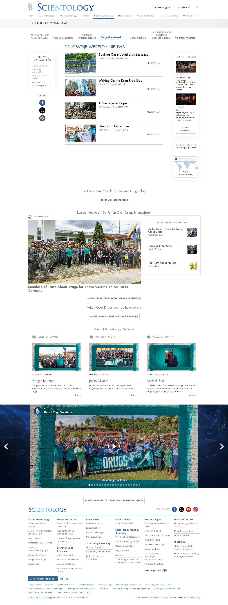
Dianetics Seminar (65, 554)
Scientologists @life (124, 523)
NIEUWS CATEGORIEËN (42, 58)
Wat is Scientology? (68, 15)
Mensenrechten (138, 38)
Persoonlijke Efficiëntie (67, 559)
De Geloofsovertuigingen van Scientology (39, 532)
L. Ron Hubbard (47, 15)
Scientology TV (163, 7)
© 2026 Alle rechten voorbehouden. (58, 597)
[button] (11, 446)
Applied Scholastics (63, 38)
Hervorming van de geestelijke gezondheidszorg (161, 35)
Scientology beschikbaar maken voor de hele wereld (128, 561)
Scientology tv (37, 81)
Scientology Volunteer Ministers (158, 585)
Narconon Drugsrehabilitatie (87, 36)
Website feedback (185, 531)
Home (32, 15)
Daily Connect (123, 519)
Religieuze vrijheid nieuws (39, 77)
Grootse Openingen (40, 65)
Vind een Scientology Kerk (127, 536)
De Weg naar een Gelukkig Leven (39, 36)
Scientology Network (65, 585)
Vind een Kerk (183, 535)
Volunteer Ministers (185, 38)
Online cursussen (191, 15)
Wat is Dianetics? (35, 538)
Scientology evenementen (37, 70)
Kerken (86, 15)
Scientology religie (86, 585)
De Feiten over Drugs (154, 544)
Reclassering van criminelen (157, 535)
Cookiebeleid (153, 597)
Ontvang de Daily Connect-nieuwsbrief (183, 547)
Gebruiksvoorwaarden (170, 597)
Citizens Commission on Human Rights (74, 592)
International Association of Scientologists (45, 588)
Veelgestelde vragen (146, 15)
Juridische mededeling (190, 597)
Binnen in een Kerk (37, 554)
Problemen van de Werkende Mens (65, 532)
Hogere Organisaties (125, 545)
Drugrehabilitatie (152, 539)
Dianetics (49, 585)
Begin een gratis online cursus (128, 585)
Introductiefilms (93, 536)
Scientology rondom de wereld (127, 531)
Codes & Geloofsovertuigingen (38, 549)
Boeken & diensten (169, 15)
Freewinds (120, 555)
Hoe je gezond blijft (156, 570)
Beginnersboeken (94, 523)
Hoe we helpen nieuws (41, 85)
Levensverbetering (66, 563)
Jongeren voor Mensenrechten (41, 592)
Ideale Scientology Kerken (127, 541)
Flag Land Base (122, 550)
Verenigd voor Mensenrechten (167, 588)
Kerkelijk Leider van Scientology (95, 557)
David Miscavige (105, 585)
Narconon (103, 588)
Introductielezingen (95, 532)
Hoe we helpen (125, 15)
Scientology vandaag (103, 15)
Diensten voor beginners (65, 549)
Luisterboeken (93, 527)
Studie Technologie (154, 530)
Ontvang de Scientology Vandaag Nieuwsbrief (186, 555)
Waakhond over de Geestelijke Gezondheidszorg (153, 556)
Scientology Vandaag (98, 543)
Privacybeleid (141, 597)
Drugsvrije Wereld (111, 37)
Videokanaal (33, 563)
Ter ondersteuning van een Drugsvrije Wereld (131, 588)
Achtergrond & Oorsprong (40, 542)
